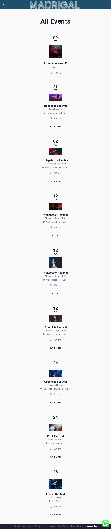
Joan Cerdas (91, 526)
